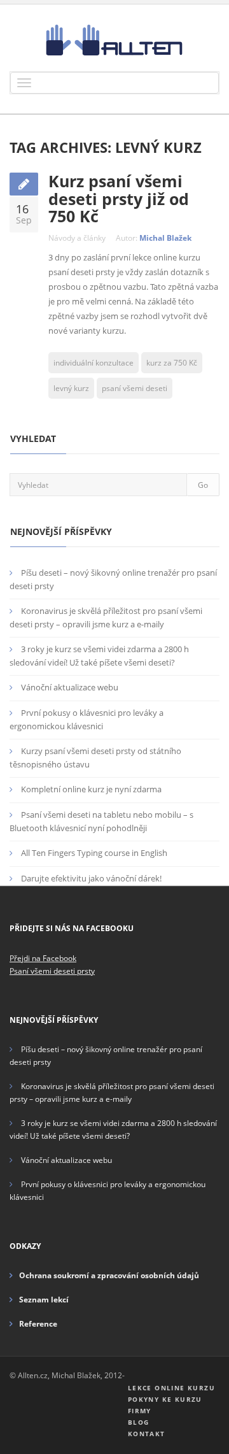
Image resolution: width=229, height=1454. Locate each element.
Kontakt (146, 1433)
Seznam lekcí (44, 1299)
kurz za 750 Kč (171, 362)
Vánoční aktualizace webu (69, 687)
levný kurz (71, 388)
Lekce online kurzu (171, 1387)
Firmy (139, 1410)
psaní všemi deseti (134, 388)
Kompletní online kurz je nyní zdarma (91, 789)
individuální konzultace (93, 362)
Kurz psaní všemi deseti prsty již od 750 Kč (118, 198)
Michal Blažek (165, 237)
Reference (38, 1323)
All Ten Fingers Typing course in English (94, 853)
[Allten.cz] (114, 39)
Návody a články (77, 237)
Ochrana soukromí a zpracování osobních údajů (109, 1275)
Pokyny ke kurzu (165, 1399)
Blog (138, 1422)
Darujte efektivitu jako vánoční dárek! (91, 878)
